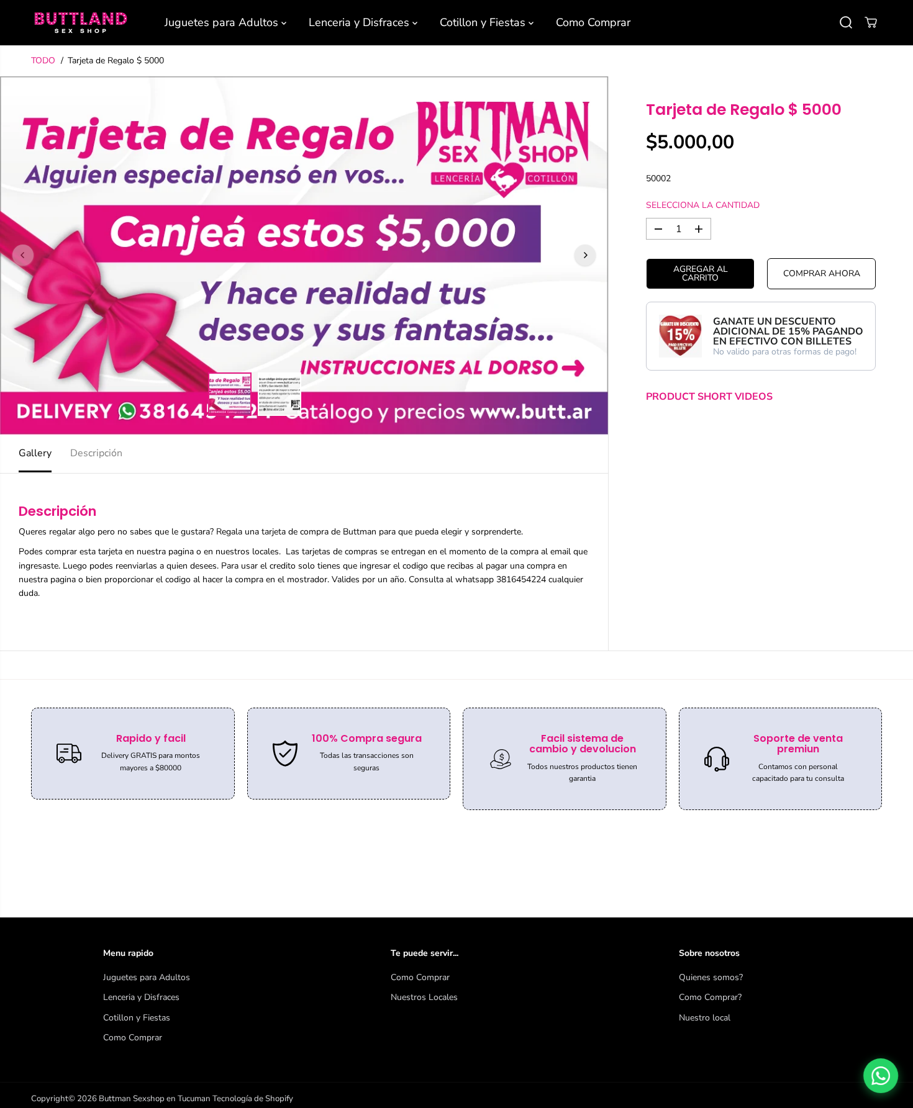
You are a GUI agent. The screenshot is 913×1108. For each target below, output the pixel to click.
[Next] (585, 255)
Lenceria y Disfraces (360, 22)
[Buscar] (846, 22)
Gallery (35, 453)
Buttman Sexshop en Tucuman (155, 1098)
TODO (43, 60)
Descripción (96, 453)
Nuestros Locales (424, 997)
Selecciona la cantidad (703, 205)
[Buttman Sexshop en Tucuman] (80, 22)
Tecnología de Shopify (252, 1098)
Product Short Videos (709, 396)
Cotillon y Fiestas (484, 22)
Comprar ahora (821, 273)
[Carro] (871, 22)
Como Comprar (593, 22)
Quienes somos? (711, 977)
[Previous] (23, 255)
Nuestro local (704, 1018)
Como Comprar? (710, 997)
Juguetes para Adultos (223, 22)
